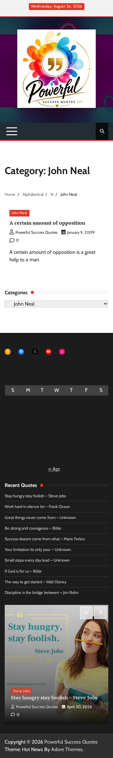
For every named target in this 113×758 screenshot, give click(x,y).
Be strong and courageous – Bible (33, 528)
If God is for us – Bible (23, 571)
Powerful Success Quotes (36, 232)
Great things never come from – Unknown (40, 517)
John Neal (19, 213)
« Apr (54, 469)
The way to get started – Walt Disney (35, 581)
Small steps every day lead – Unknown (37, 560)
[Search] (102, 131)
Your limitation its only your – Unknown (38, 549)
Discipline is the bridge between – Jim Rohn (41, 592)
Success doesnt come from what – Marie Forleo (45, 538)
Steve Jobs (21, 691)
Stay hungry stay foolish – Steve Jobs (35, 496)
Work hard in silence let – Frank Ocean (37, 506)
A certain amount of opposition (47, 222)
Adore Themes (67, 749)
